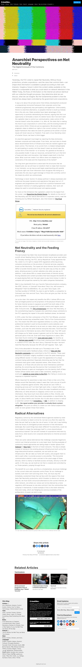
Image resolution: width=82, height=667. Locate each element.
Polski (9, 645)
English (4, 641)
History (9, 607)
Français (4, 643)
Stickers (19, 612)
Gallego (21, 656)
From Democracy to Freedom (10, 621)
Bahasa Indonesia (19, 647)
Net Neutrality (41, 552)
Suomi (19, 645)
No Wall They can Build (18, 632)
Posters (14, 612)
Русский (4, 645)
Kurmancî (5, 657)
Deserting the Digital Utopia (37, 194)
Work (13, 623)
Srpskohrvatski (18, 650)
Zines (3, 612)
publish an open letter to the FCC (35, 374)
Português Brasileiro (13, 643)
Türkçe (19, 648)
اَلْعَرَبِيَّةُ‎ (4, 652)
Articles (4, 603)
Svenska (20, 652)
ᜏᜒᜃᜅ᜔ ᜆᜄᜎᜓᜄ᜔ (16, 657)
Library (7, 4)
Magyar (14, 648)
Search (25, 4)
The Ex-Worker (6, 632)
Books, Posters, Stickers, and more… (12, 638)
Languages (31, 4)
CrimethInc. (37, 401)
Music (8, 614)
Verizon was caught (26, 340)
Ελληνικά (14, 645)
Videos (4, 614)
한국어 (8, 652)
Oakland (18, 447)
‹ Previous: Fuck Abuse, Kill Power (30, 554)
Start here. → (48, 626)
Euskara (9, 648)
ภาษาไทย (12, 654)
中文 (12, 647)
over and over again (45, 338)
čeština (4, 648)
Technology (16, 73)
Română (13, 652)
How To (14, 607)
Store (20, 4)
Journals (8, 612)
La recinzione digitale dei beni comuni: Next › (49, 554)
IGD (45, 401)
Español (9, 641)
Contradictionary (7, 623)
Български (7, 647)
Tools (11, 4)
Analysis (14, 605)
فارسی (4, 650)
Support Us (77, 2)
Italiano (15, 75)
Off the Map (12, 628)
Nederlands (10, 650)
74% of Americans (39, 309)
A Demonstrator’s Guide (16, 609)
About (36, 4)
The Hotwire (5, 634)
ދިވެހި (18, 656)
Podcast (4, 630)
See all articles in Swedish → (46, 4)
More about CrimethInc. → (44, 618)
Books (2, 4)
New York (27, 447)
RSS (8, 603)
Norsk (10, 657)
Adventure (8, 605)
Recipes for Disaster (15, 625)
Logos (12, 614)
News (18, 607)
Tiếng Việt (9, 656)
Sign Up (77, 612)
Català (14, 656)
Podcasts (16, 4)
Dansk (4, 654)
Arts (3, 605)
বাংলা (17, 652)
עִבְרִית (8, 654)
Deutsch (19, 641)
